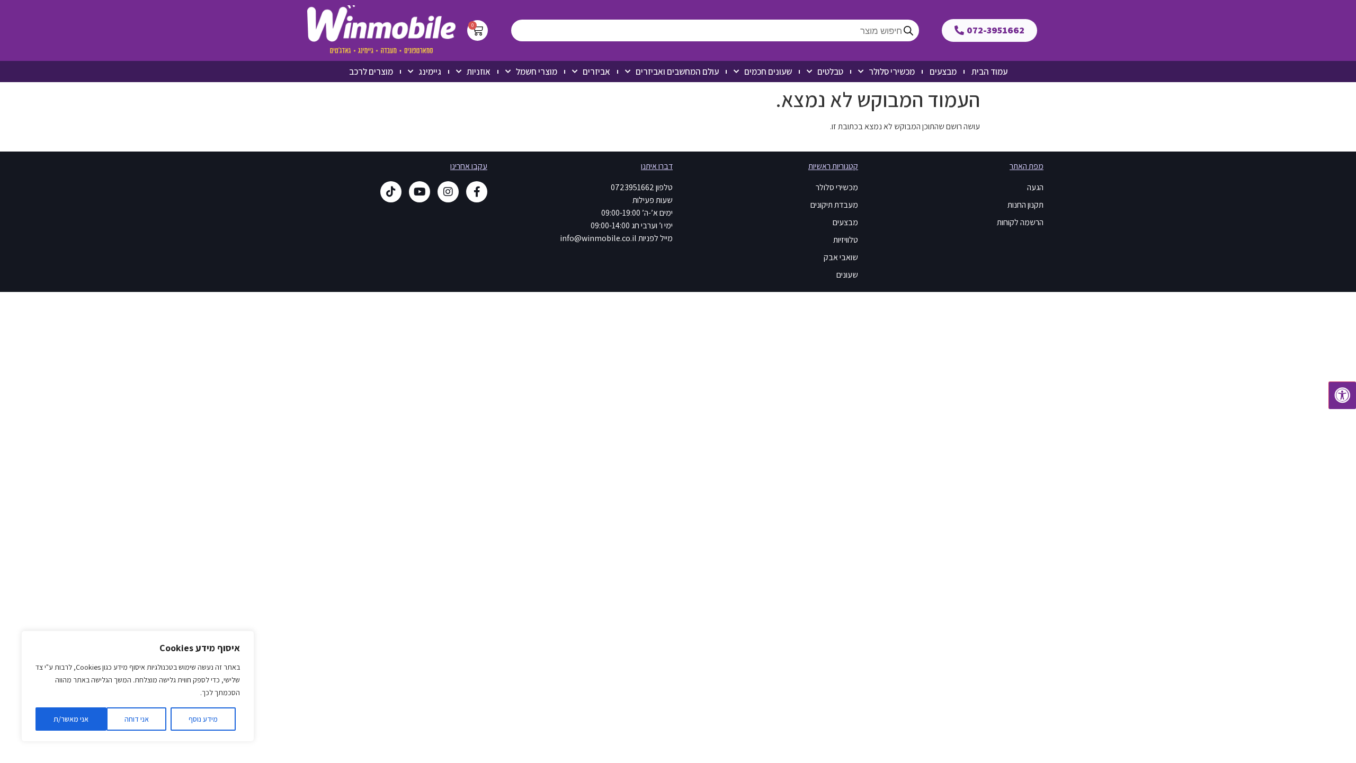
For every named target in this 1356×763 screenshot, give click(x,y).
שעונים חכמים (768, 71)
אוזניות (478, 71)
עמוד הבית (989, 71)
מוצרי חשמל (536, 71)
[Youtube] (419, 191)
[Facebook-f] (476, 191)
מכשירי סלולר (892, 71)
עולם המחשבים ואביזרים (677, 71)
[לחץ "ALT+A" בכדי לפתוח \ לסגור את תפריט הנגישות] (1342, 395)
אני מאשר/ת (70, 719)
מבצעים (943, 71)
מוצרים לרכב (371, 71)
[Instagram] (448, 191)
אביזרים (596, 71)
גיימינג (429, 71)
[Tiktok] (391, 191)
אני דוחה (136, 719)
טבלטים (830, 71)
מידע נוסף (203, 719)
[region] (137, 686)
